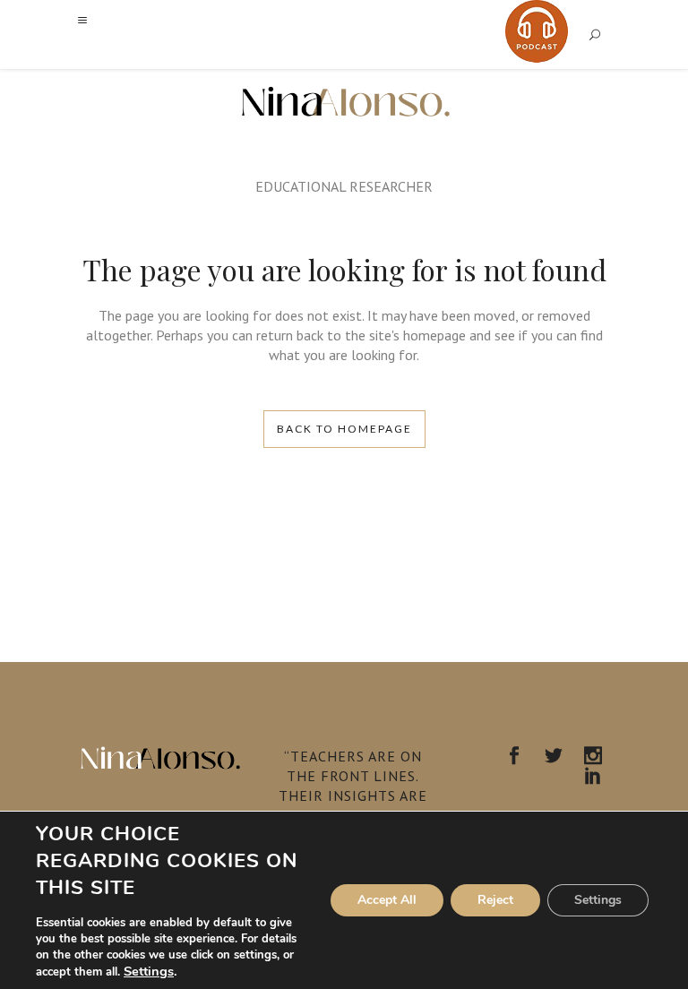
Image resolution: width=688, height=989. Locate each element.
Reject (495, 899)
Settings (149, 971)
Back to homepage (344, 428)
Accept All (387, 899)
